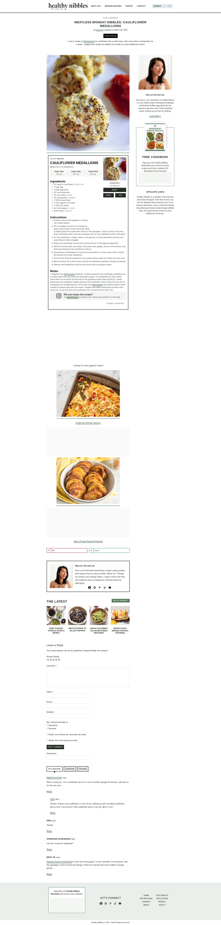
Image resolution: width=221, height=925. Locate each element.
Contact (146, 902)
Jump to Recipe (110, 36)
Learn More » (155, 116)
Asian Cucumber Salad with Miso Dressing (99, 630)
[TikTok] (105, 587)
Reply (49, 791)
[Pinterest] (100, 587)
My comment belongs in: (57, 722)
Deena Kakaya (54, 778)
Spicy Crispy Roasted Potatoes (88, 541)
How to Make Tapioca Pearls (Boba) (56, 630)
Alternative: (52, 753)
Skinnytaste (88, 41)
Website (50, 712)
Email (50, 702)
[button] (111, 183)
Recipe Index (146, 898)
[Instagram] (95, 587)
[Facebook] (90, 587)
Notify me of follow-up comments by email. (67, 734)
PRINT (114, 190)
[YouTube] (110, 587)
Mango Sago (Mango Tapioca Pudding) (120, 630)
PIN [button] (120, 195)
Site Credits (162, 895)
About (146, 905)
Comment (52, 666)
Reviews (83, 769)
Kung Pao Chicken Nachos (88, 423)
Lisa (52, 799)
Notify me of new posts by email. (63, 740)
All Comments (54, 769)
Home (146, 895)
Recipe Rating (53, 657)
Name (50, 692)
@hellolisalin (73, 297)
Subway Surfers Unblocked (59, 862)
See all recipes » (120, 600)
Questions (69, 769)
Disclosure (162, 898)
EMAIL (108, 195)
